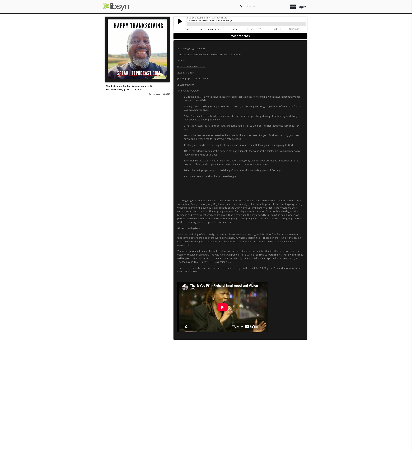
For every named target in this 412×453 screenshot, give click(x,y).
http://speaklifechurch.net (191, 66)
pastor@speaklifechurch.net (192, 78)
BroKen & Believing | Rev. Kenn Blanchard (125, 89)
